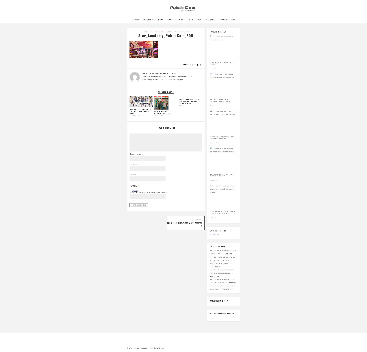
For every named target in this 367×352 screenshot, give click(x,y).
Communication (148, 20)
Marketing (135, 20)
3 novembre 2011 (147, 32)
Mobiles (180, 20)
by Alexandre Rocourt (163, 32)
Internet (170, 20)
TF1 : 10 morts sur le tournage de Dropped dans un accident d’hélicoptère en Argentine (222, 260)
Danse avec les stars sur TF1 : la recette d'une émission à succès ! (140, 111)
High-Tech (190, 20)
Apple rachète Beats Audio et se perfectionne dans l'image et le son (189, 101)
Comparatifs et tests (227, 20)
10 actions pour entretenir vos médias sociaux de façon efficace (222, 137)
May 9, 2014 (183, 105)
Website (133, 174)
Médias (160, 20)
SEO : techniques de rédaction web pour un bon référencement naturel (223, 212)
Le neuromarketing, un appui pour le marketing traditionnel (222, 175)
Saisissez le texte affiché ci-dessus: (153, 192)
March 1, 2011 (159, 116)
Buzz (200, 20)
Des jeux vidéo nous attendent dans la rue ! (163, 113)
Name (135, 154)
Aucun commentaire (180, 32)
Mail (135, 164)
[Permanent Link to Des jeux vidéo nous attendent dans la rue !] (161, 109)
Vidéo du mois (210, 20)
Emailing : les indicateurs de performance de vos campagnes (220, 100)
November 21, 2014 (136, 115)
